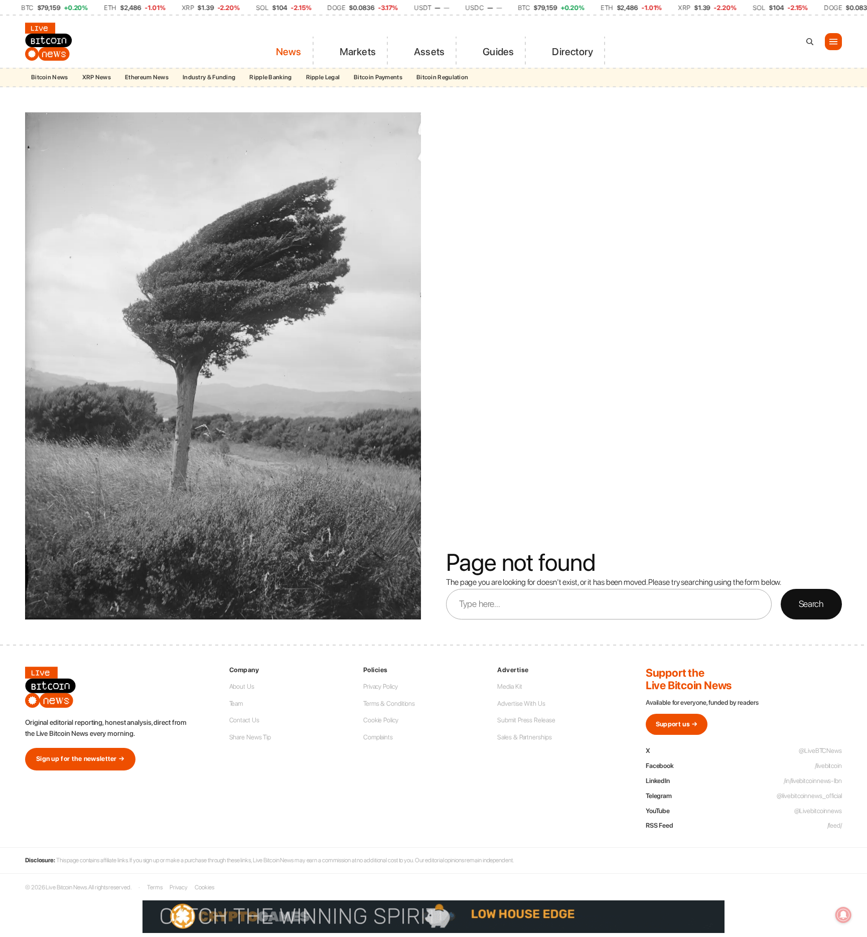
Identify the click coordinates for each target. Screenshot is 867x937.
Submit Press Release (526, 720)
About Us (241, 686)
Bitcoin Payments (378, 77)
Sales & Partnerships (524, 737)
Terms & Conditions (389, 703)
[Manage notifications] (843, 915)
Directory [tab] (572, 52)
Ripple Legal (323, 77)
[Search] (810, 42)
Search (811, 603)
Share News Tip (250, 737)
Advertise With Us (521, 703)
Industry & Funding (209, 77)
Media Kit (509, 686)
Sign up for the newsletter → (80, 758)
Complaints (378, 737)
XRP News (96, 77)
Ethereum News (147, 77)
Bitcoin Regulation (442, 77)
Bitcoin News (49, 77)
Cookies (204, 887)
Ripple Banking (270, 77)
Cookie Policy (380, 720)
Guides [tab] (498, 52)
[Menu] (833, 41)
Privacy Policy (380, 686)
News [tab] (289, 52)
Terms (155, 887)
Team (236, 703)
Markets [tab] (358, 52)
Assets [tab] (429, 52)
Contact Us (244, 720)
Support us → (677, 724)
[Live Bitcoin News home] (50, 42)
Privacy (179, 887)
